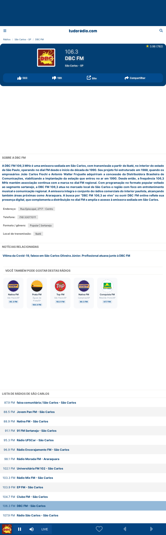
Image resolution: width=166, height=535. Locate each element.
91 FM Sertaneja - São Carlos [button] (30, 430)
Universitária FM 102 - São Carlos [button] (33, 468)
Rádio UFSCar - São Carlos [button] (29, 440)
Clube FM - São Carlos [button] (25, 496)
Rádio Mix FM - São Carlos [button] (28, 477)
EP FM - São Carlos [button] (23, 487)
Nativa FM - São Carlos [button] (26, 421)
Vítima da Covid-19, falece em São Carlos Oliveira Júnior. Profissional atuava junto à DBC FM (66, 255)
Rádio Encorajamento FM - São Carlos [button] (36, 449)
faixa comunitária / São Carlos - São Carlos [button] (40, 402)
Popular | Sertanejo (41, 225)
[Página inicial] (83, 30)
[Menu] (4, 30)
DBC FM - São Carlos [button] (24, 506)
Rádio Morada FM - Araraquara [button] (31, 459)
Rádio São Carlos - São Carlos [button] (30, 515)
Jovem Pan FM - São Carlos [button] (29, 412)
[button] (22, 77)
